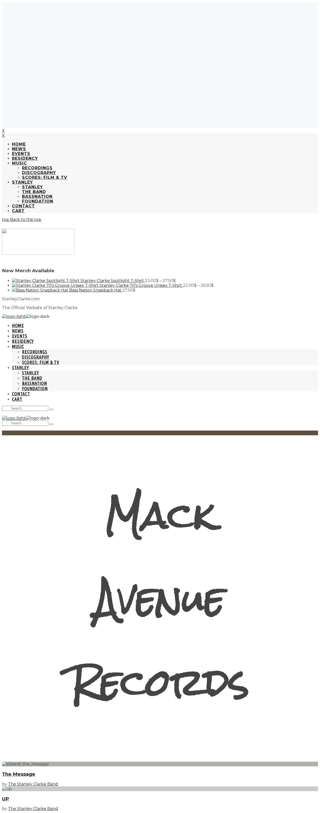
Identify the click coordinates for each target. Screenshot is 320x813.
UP (5, 799)
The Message (18, 774)
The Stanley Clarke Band (33, 784)
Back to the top (25, 219)
